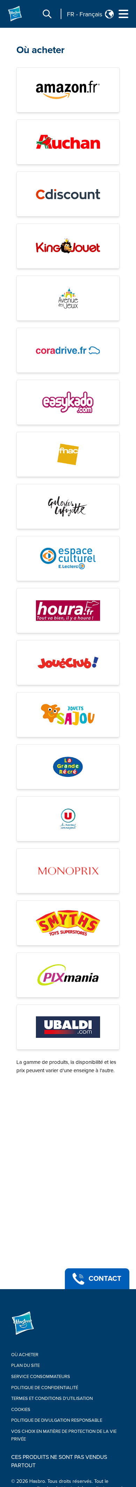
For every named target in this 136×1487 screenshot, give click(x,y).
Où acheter (40, 50)
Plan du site (25, 1365)
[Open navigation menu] (123, 14)
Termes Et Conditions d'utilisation (52, 1398)
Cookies (20, 1409)
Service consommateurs (40, 1376)
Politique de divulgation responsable (56, 1420)
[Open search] (47, 14)
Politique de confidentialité (44, 1388)
